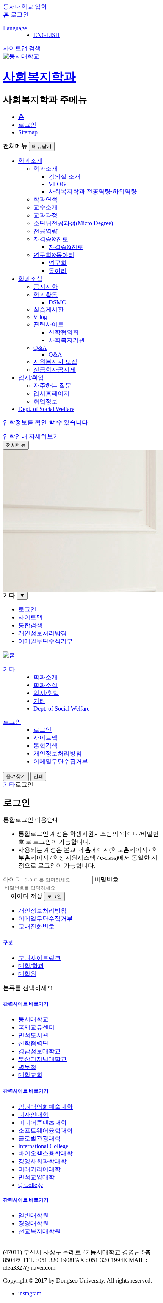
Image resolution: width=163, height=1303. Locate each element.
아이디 (12, 879)
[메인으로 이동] (9, 655)
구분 (8, 942)
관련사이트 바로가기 (26, 1004)
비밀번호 (106, 879)
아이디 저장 (26, 896)
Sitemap (28, 132)
